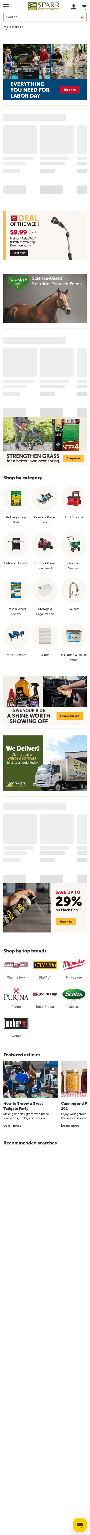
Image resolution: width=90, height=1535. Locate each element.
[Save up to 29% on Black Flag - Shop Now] (45, 907)
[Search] (82, 17)
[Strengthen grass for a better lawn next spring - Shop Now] (45, 441)
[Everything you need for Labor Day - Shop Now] (45, 72)
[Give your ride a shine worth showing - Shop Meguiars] (45, 700)
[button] (73, 6)
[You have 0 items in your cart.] (84, 6)
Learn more (12, 1125)
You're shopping (13, 26)
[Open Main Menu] (6, 6)
